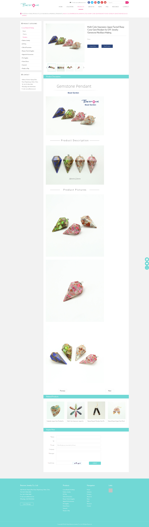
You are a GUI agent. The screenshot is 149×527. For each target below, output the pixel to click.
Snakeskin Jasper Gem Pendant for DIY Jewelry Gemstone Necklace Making (55, 421)
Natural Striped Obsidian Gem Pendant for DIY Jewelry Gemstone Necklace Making (96, 421)
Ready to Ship (25, 68)
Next (109, 391)
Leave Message (27, 504)
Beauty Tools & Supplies (28, 51)
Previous (62, 391)
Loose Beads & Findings (47, 13)
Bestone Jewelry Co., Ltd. (29, 485)
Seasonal (24, 65)
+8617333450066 (31, 86)
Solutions (70, 6)
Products (81, 6)
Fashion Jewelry (26, 40)
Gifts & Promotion (26, 47)
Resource (115, 6)
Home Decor (25, 61)
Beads (24, 31)
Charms (25, 34)
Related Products (52, 397)
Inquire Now (93, 46)
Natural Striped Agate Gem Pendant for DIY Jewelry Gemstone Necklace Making (117, 421)
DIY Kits (24, 44)
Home (60, 6)
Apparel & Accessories (27, 54)
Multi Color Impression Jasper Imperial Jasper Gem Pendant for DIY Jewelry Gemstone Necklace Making (76, 421)
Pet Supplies (25, 58)
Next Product (107, 46)
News (100, 6)
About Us (91, 6)
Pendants (59, 13)
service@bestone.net (80, 2)
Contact (126, 6)
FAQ (107, 6)
